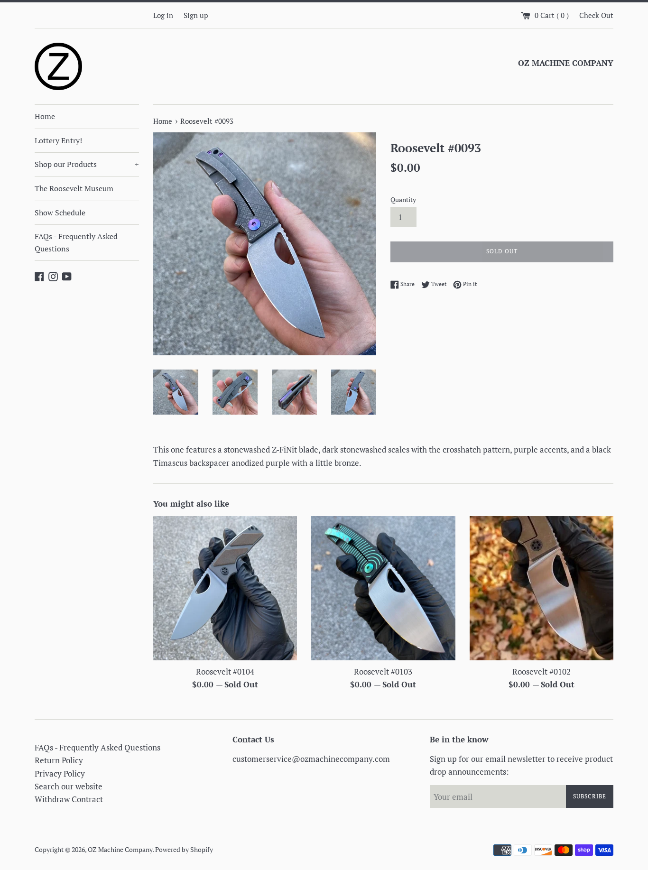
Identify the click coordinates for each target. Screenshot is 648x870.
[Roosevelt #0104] (225, 588)
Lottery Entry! (58, 140)
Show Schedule (60, 212)
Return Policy (59, 760)
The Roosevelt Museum (74, 188)
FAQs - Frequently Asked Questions (76, 242)
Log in (163, 15)
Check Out (596, 15)
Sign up (196, 15)
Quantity (403, 199)
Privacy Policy (60, 773)
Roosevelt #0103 (383, 671)
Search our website (68, 786)
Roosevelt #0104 (225, 671)
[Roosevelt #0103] (383, 588)
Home (45, 116)
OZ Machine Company (120, 849)
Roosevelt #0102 (541, 671)
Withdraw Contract (69, 799)
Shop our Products (87, 164)
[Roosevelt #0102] (541, 588)
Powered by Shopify (184, 849)
